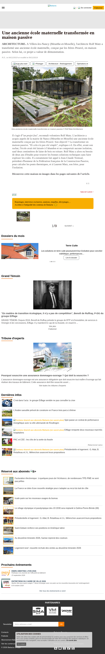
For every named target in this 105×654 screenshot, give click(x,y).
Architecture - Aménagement (60, 64)
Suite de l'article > (86, 192)
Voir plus (52, 326)
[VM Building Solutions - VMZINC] (52, 611)
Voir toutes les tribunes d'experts (52, 385)
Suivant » (69, 226)
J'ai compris (21, 644)
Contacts (4, 632)
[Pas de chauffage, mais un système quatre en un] (91, 121)
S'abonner (98, 8)
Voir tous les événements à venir (52, 591)
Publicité (4, 636)
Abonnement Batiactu (10, 640)
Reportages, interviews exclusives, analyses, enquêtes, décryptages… (43, 203)
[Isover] (66, 611)
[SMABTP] (38, 611)
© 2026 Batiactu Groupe (11, 647)
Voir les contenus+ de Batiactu (13, 644)
